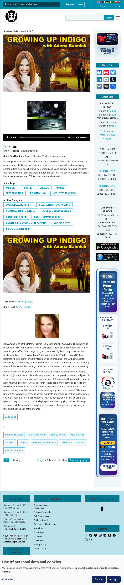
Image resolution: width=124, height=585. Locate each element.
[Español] (119, 2)
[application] (46, 137)
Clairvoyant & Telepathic (73, 442)
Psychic (27, 188)
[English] (98, 2)
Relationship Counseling (54, 204)
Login (41, 460)
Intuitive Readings (64, 193)
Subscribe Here (109, 467)
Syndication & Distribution (45, 524)
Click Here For (107, 131)
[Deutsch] (107, 2)
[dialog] (62, 571)
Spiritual (23, 442)
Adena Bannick (23, 307)
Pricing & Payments (42, 512)
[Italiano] (110, 2)
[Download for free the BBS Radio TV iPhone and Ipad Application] (107, 257)
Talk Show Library (41, 516)
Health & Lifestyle (14, 434)
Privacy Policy (40, 544)
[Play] (7, 137)
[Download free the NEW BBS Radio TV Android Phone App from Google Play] (107, 246)
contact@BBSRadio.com (14, 529)
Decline (99, 579)
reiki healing (38, 193)
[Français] (104, 2)
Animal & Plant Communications (26, 223)
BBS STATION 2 (107, 186)
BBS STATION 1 (107, 171)
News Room (39, 528)
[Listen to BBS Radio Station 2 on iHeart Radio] (108, 356)
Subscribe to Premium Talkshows (22, 4)
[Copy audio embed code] (5, 147)
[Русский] (116, 2)
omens (60, 188)
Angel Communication (47, 217)
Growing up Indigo (24, 301)
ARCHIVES (10, 417)
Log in (80, 4)
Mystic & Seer (62, 223)
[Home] (11, 17)
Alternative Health (37, 434)
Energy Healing (58, 434)
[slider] (42, 137)
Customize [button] (7, 579)
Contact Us (39, 540)
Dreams (44, 188)
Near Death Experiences (20, 211)
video (113, 122)
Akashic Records (16, 217)
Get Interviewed (41, 520)
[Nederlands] (101, 2)
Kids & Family (77, 434)
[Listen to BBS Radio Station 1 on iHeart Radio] (108, 335)
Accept (113, 579)
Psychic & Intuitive (18, 229)
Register (70, 4)
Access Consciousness (56, 211)
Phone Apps (39, 532)
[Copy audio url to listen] (9, 147)
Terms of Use (40, 548)
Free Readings (14, 193)
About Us (38, 536)
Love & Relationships (19, 204)
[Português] (113, 2)
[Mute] (77, 137)
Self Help (9, 442)
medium (10, 188)
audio (113, 111)
